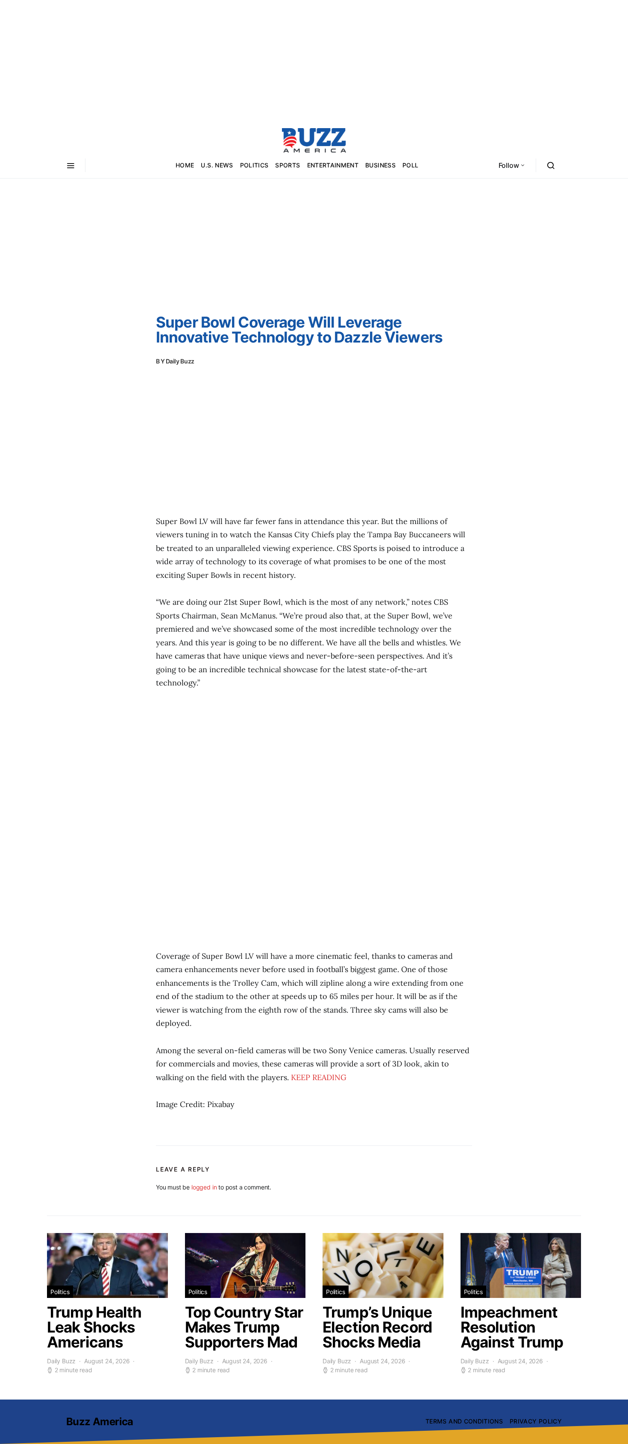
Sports (287, 165)
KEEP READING (318, 1077)
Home (185, 165)
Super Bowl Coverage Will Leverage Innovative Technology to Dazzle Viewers (299, 329)
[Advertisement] (314, 60)
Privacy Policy (536, 1421)
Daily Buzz (180, 361)
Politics (254, 165)
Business (380, 165)
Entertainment (333, 165)
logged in (204, 1187)
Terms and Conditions (464, 1421)
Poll (410, 165)
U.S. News (217, 165)
